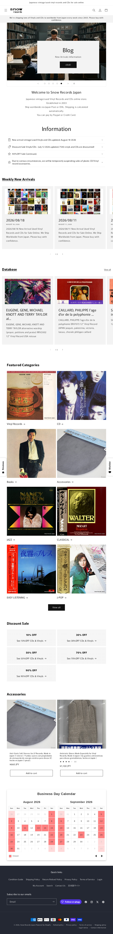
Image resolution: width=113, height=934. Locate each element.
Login (99, 879)
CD (58, 423)
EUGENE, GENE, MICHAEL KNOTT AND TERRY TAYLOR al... (26, 314)
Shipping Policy (33, 879)
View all (107, 269)
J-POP (60, 597)
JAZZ (9, 539)
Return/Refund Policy (52, 879)
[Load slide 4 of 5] (57, 83)
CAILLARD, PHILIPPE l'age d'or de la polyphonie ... (77, 312)
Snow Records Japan (28, 925)
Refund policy (58, 925)
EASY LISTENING (16, 597)
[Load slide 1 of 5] (45, 83)
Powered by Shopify (43, 925)
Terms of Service (87, 879)
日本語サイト (74, 885)
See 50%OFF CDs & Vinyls (30, 658)
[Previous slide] (38, 83)
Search (50, 885)
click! (68, 64)
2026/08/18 (15, 220)
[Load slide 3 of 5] (53, 83)
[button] (6, 10)
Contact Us (60, 885)
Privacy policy (71, 925)
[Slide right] (63, 254)
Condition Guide (16, 879)
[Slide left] (50, 254)
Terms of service (85, 925)
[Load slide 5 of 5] (61, 83)
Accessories (64, 481)
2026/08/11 (68, 220)
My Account (38, 885)
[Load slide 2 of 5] (49, 83)
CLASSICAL (63, 539)
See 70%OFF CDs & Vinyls (80, 658)
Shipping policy (100, 925)
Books (10, 481)
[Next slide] (68, 83)
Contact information (98, 927)
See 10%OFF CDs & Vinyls (30, 640)
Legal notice (83, 927)
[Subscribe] (53, 901)
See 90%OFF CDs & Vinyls (30, 676)
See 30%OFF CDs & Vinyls (80, 640)
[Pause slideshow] (75, 83)
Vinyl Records (14, 423)
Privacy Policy (71, 879)
